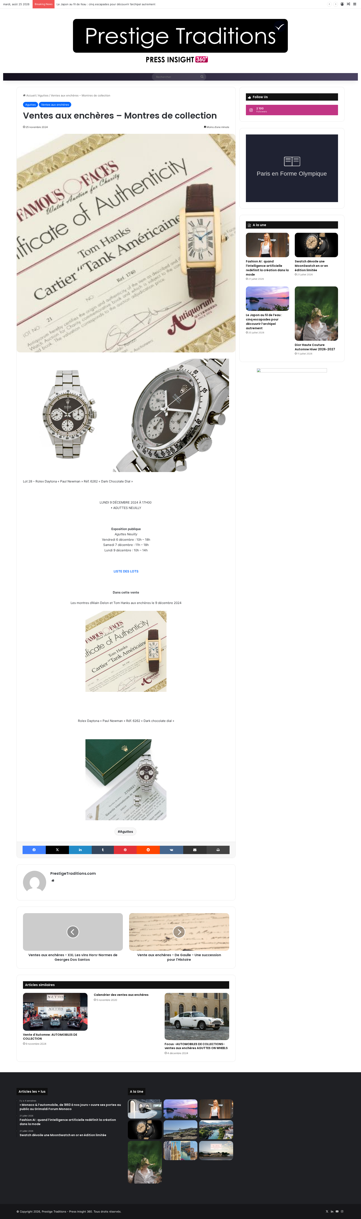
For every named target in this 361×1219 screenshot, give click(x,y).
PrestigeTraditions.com (73, 873)
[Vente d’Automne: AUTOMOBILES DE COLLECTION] (55, 1012)
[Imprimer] (218, 850)
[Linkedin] (80, 850)
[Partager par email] (194, 850)
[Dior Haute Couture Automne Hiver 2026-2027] (316, 313)
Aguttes (43, 95)
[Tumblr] (103, 850)
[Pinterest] (125, 850)
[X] (57, 850)
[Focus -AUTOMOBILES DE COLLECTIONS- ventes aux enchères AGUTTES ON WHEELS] (197, 1016)
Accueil (30, 95)
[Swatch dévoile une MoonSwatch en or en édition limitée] (316, 245)
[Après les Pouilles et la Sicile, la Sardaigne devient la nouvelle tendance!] (180, 1129)
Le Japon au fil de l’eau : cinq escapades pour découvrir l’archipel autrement (264, 321)
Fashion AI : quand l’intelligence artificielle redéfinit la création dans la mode (267, 268)
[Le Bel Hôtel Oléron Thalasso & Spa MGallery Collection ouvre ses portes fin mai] (216, 1150)
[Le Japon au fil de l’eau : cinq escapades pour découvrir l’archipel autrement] (267, 298)
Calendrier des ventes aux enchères (121, 995)
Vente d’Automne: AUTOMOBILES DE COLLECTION (50, 1037)
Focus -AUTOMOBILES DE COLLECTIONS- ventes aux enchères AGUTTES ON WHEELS (196, 1046)
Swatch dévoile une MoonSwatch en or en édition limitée (311, 265)
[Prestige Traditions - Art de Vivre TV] (180, 41)
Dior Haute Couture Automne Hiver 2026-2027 (87, 4)
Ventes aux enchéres (55, 104)
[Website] (52, 880)
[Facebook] (34, 850)
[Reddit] (148, 850)
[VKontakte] (171, 850)
